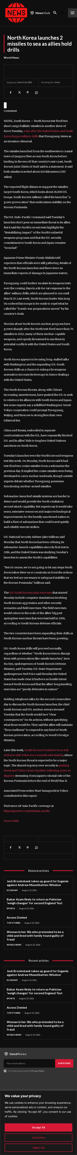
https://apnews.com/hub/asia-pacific (27, 811)
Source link (11, 821)
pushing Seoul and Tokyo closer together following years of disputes (37, 770)
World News (11, 57)
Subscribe (64, 1063)
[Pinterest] (27, 92)
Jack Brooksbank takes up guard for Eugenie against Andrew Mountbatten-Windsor (37, 883)
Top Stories (13, 923)
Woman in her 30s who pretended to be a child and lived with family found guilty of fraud (35, 935)
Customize (38, 1137)
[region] (38, 1122)
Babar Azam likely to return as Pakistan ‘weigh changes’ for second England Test (34, 901)
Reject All (38, 1147)
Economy (12, 890)
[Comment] (5, 105)
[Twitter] (19, 92)
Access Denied (17, 917)
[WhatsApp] (36, 92)
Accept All (38, 1127)
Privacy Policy (37, 1071)
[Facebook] (10, 92)
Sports (11, 908)
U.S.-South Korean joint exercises (30, 592)
